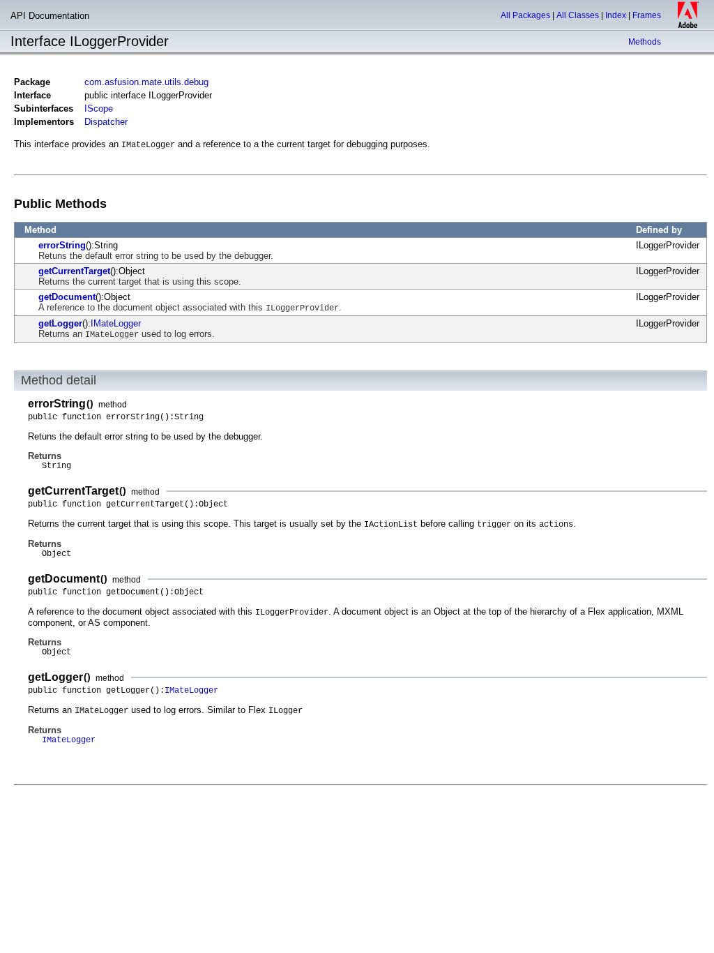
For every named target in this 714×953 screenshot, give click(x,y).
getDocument (67, 297)
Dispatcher (106, 122)
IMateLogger (116, 323)
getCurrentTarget (74, 271)
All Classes (577, 15)
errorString (62, 245)
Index (615, 15)
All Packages (525, 15)
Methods (644, 42)
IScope (98, 108)
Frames (646, 15)
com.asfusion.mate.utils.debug (146, 82)
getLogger (60, 323)
